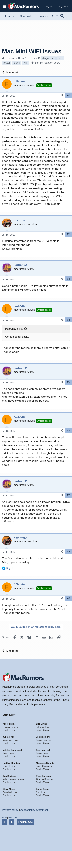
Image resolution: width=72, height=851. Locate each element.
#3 (68, 278)
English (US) (25, 821)
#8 (68, 551)
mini (60, 58)
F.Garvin (10, 58)
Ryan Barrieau (43, 776)
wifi (25, 62)
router (6, 62)
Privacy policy (10, 809)
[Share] (62, 95)
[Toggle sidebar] (67, 16)
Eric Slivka (41, 724)
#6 (68, 430)
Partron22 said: (14, 328)
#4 (68, 319)
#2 (68, 234)
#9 (68, 598)
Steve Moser (9, 789)
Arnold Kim (9, 724)
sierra (17, 62)
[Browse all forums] (57, 16)
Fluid (4, 817)
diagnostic (48, 58)
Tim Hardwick (43, 750)
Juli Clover (8, 737)
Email (5, 730)
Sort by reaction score (47, 62)
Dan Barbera (9, 776)
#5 (68, 382)
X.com (13, 730)
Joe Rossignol (43, 737)
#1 (68, 95)
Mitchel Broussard (12, 750)
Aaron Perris (42, 789)
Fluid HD (12, 817)
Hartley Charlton (11, 763)
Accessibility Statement (34, 809)
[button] (4, 6)
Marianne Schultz (45, 763)
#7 (68, 495)
